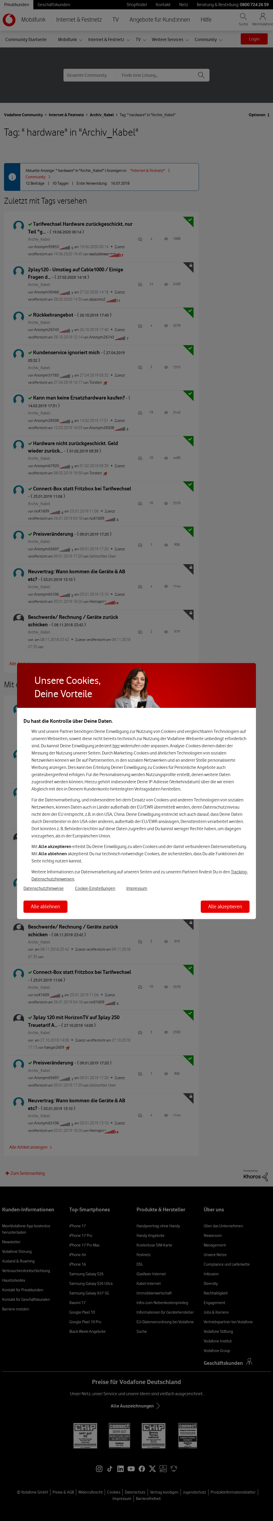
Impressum (136, 888)
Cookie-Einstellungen (95, 888)
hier (116, 745)
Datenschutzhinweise (43, 888)
